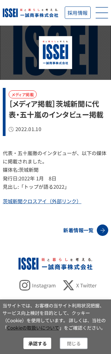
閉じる (74, 343)
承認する (37, 343)
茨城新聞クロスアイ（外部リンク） (42, 201)
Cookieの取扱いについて (33, 327)
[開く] (102, 13)
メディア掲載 (23, 94)
